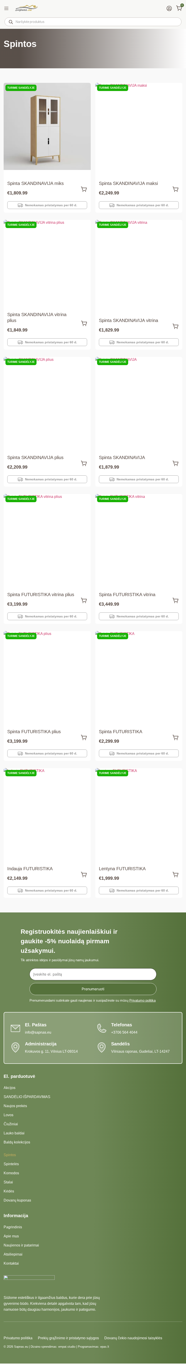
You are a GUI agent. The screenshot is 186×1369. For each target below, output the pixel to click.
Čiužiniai (11, 1124)
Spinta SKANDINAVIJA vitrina (128, 320)
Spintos (10, 1155)
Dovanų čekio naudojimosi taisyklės (133, 1338)
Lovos (8, 1115)
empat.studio (66, 1346)
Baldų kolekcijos (17, 1142)
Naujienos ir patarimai (21, 1245)
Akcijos (9, 1088)
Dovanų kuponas (17, 1200)
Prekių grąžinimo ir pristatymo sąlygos (68, 1338)
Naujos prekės (15, 1106)
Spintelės (11, 1164)
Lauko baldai (14, 1133)
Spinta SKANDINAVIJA (122, 457)
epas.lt (104, 1346)
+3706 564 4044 (124, 1032)
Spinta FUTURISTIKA (120, 731)
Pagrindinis (13, 1227)
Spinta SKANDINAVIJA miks (35, 183)
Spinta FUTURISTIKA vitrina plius (40, 594)
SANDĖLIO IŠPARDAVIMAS (27, 1097)
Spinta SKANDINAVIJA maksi (128, 183)
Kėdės (9, 1191)
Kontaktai (11, 1263)
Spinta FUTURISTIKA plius (34, 731)
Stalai (8, 1182)
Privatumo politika (142, 1000)
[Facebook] (6, 1329)
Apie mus (11, 1236)
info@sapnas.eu (38, 1032)
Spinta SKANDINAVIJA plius (35, 457)
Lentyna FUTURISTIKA (122, 868)
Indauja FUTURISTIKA (30, 868)
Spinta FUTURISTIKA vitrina (127, 594)
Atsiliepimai (13, 1254)
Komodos (11, 1173)
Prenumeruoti (93, 989)
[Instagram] (14, 1329)
